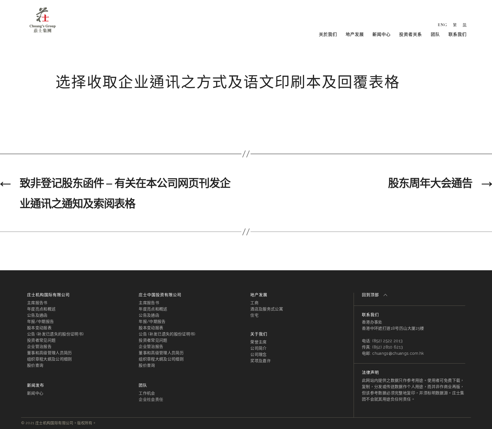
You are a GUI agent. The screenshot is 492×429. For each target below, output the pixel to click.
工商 (254, 302)
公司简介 (258, 348)
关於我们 (328, 34)
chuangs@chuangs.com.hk (398, 353)
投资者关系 (410, 34)
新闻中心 (381, 34)
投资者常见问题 (41, 340)
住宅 (254, 315)
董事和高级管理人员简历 (49, 352)
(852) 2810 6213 (387, 347)
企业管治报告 (39, 346)
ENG (442, 24)
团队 (435, 34)
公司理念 (258, 354)
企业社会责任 (151, 399)
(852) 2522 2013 (387, 341)
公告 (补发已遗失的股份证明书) (55, 334)
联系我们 (457, 34)
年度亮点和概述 (41, 309)
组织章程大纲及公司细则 (49, 359)
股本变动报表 (39, 327)
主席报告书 (37, 302)
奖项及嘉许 (260, 360)
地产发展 (355, 34)
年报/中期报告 (40, 321)
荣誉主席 (258, 342)
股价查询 (35, 365)
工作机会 (147, 393)
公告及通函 (37, 315)
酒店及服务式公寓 (266, 309)
